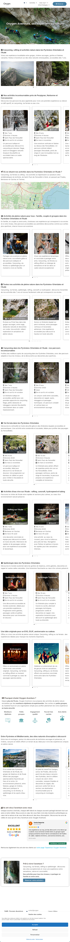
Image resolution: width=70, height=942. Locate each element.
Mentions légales (39, 939)
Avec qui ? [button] (42, 3)
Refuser (35, 930)
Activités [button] (32, 3)
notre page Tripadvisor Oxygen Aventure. (51, 848)
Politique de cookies (30, 939)
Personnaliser (35, 935)
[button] (25, 3)
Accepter (35, 925)
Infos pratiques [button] (43, 5)
